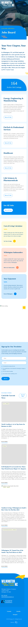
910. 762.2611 (4, 595)
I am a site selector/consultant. (8, 371)
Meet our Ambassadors (9, 267)
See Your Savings (8, 241)
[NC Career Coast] (7, 3)
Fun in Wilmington (8, 293)
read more (4, 441)
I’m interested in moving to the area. (9, 366)
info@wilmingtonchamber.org (7, 596)
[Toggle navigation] (26, 2)
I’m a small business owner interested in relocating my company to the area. (14, 369)
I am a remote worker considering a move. (10, 373)
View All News (23, 395)
